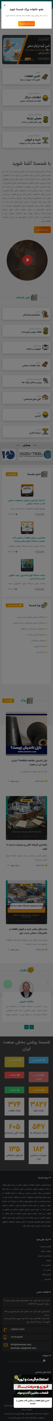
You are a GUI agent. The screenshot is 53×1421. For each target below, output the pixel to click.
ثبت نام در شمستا (26, 23)
